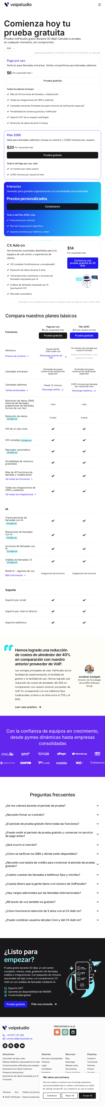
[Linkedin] (5, 1045)
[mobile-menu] (98, 4)
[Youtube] (22, 1045)
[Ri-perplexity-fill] (73, 1032)
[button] (52, 806)
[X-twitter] (16, 1045)
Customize (52, 1095)
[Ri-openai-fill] (65, 1032)
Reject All (70, 1095)
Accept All (87, 1095)
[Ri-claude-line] (57, 1032)
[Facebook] (10, 1045)
